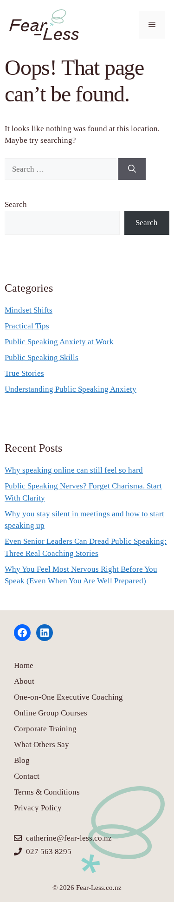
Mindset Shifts (28, 310)
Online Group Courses (50, 712)
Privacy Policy (38, 807)
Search (16, 204)
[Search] (132, 169)
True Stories (24, 373)
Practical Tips (27, 325)
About (24, 681)
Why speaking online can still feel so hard (74, 470)
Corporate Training (45, 728)
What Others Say (41, 744)
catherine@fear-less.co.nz (69, 838)
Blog (22, 760)
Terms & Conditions (47, 792)
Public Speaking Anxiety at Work (59, 341)
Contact (26, 776)
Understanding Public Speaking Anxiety (70, 389)
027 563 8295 (48, 851)
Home (23, 665)
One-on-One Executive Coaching (68, 697)
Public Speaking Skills (41, 357)
